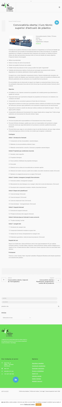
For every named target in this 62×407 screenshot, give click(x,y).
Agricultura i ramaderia (38, 363)
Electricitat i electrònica (38, 368)
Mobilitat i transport (37, 381)
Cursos (10, 21)
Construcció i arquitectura (38, 366)
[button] (57, 22)
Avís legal (42, 391)
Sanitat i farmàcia (36, 379)
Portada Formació (16, 21)
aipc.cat (6, 368)
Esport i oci (35, 374)
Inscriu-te (38, 43)
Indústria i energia (36, 376)
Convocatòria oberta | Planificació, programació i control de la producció (45, 281)
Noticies (4, 298)
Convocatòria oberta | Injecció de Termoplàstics (18, 280)
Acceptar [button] (39, 404)
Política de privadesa (24, 391)
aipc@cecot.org (8, 371)
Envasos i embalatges (38, 371)
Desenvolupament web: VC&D (53, 391)
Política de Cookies (34, 391)
